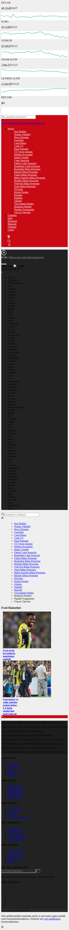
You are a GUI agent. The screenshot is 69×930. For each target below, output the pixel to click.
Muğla (11, 413)
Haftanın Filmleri (22, 206)
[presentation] (2, 264)
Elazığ (11, 340)
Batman (12, 482)
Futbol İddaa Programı (25, 175)
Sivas (10, 442)
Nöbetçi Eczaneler (23, 154)
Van (10, 462)
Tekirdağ (12, 444)
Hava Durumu (21, 137)
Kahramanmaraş (16, 407)
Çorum (11, 329)
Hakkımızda (14, 772)
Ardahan (12, 491)
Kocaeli (12, 392)
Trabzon (12, 450)
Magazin (12, 224)
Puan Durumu (21, 149)
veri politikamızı (52, 918)
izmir (10, 375)
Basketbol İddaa (16, 788)
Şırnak (11, 485)
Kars (10, 378)
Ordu (10, 424)
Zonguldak (13, 468)
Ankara (11, 291)
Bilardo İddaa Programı (26, 172)
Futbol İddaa (14, 786)
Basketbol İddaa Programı (27, 169)
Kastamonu (13, 381)
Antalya (12, 294)
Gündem (12, 215)
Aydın (11, 300)
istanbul (12, 372)
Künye (11, 769)
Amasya (12, 288)
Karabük (12, 499)
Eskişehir (12, 349)
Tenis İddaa (13, 856)
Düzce (11, 508)
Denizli (11, 332)
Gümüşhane (14, 358)
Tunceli (11, 453)
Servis (11, 128)
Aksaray (12, 470)
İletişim (11, 775)
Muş (10, 416)
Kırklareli (12, 387)
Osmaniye (13, 505)
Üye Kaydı (13, 766)
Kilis (10, 502)
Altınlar (18, 201)
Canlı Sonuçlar (21, 160)
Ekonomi (12, 221)
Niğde (11, 421)
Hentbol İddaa (15, 791)
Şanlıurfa (12, 456)
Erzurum (12, 346)
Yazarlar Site (14, 853)
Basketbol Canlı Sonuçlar (27, 166)
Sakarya (12, 430)
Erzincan (12, 343)
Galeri (11, 229)
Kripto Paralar (21, 192)
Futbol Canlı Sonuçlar (25, 163)
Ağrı (10, 286)
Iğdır (10, 494)
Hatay (11, 364)
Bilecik (11, 306)
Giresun (12, 355)
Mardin (11, 410)
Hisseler (18, 195)
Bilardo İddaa (15, 794)
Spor (10, 218)
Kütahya (12, 398)
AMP (10, 862)
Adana (11, 277)
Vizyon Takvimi (22, 212)
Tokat (10, 447)
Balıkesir (12, 303)
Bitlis (10, 312)
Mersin (11, 369)
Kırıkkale (12, 479)
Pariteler (18, 198)
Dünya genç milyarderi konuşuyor (26, 257)
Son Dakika (20, 131)
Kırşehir (12, 390)
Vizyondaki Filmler (24, 203)
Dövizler (18, 189)
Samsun (12, 433)
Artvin (11, 297)
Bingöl (11, 309)
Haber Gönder (21, 157)
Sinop (11, 439)
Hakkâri (12, 361)
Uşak (10, 459)
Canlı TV (19, 146)
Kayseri (12, 384)
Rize (10, 427)
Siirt (10, 436)
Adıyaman (13, 280)
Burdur (11, 317)
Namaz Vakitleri (22, 134)
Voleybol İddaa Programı (26, 183)
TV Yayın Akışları (23, 151)
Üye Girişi (13, 763)
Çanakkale (13, 323)
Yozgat (11, 465)
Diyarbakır (13, 335)
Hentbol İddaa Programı (26, 180)
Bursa (11, 320)
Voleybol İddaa (15, 797)
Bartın (11, 488)
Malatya (12, 401)
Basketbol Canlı (16, 859)
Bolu (10, 314)
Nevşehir (12, 418)
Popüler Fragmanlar (24, 209)
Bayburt (12, 473)
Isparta (11, 366)
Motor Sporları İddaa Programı (29, 177)
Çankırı (11, 326)
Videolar (12, 227)
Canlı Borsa (20, 143)
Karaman (12, 476)
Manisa (11, 404)
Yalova (11, 496)
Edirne (11, 338)
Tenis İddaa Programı (25, 186)
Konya (11, 395)
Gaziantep (13, 352)
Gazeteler (19, 140)
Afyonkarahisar (15, 283)
